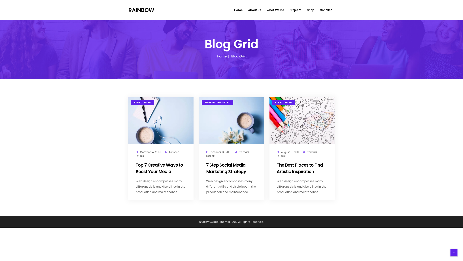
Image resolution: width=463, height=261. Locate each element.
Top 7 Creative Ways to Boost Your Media (159, 168)
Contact (326, 10)
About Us (254, 10)
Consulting (223, 102)
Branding (210, 102)
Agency (138, 102)
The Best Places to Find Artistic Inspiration (300, 168)
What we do (275, 10)
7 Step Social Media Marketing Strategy (226, 168)
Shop (310, 10)
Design (147, 102)
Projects (295, 10)
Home (238, 10)
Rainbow (141, 10)
